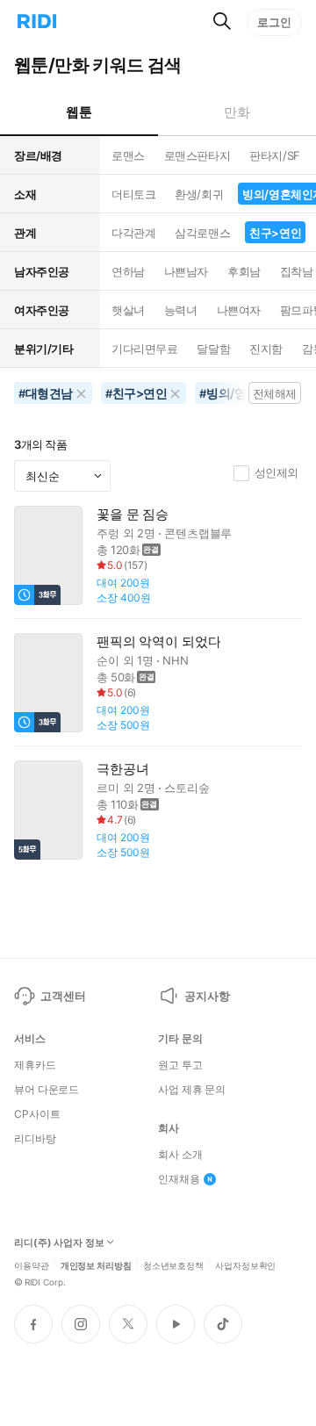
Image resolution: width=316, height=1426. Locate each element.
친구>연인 (275, 233)
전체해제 (275, 393)
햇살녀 (128, 310)
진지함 (266, 349)
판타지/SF (274, 155)
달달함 (213, 349)
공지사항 (206, 996)
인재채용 (179, 1179)
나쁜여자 (239, 310)
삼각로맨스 (202, 233)
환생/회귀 (199, 194)
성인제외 (276, 472)
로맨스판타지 (197, 155)
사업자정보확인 (245, 1264)
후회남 (244, 271)
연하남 (128, 271)
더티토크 (133, 194)
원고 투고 (180, 1065)
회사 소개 (180, 1155)
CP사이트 (37, 1114)
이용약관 (31, 1264)
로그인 (274, 22)
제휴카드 (35, 1065)
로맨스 (128, 155)
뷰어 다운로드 (46, 1090)
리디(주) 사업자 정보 (59, 1243)
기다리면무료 (144, 349)
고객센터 (62, 996)
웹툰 (78, 112)
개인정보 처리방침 (96, 1264)
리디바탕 (35, 1139)
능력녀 (181, 310)
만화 (236, 112)
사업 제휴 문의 (192, 1090)
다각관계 (133, 233)
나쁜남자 (186, 271)
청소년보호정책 (173, 1264)
